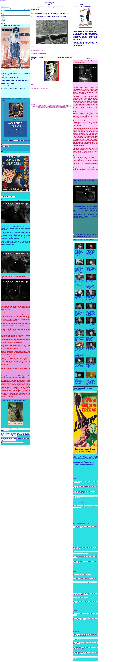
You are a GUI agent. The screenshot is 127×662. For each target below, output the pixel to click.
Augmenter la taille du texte (46, 6)
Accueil (48, 4)
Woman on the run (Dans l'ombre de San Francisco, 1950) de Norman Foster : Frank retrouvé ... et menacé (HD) (91, 312)
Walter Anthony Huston (8, 197)
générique (3, 19)
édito (2, 13)
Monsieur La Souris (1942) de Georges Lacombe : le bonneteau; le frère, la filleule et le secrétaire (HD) (79, 326)
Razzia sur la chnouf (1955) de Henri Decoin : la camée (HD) (79, 339)
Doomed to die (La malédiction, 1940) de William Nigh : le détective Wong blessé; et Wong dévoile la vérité (91, 326)
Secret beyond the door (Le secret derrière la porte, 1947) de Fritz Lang (85, 619)
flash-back (3, 17)
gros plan (3, 20)
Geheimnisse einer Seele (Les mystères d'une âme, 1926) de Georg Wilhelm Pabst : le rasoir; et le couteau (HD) (91, 299)
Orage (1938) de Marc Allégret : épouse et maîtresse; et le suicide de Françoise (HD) (79, 381)
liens (2, 22)
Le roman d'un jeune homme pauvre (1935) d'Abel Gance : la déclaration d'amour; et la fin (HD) (79, 312)
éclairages (49, 2)
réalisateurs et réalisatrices (47, 106)
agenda (2, 14)
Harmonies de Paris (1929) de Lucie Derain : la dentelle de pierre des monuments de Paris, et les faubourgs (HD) (79, 269)
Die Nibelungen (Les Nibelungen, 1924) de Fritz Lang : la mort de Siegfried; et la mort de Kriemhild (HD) (91, 381)
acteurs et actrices (36, 105)
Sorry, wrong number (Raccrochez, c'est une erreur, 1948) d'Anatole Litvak (85, 552)
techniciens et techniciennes (60, 106)
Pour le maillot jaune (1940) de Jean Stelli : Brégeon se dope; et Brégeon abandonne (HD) (79, 283)
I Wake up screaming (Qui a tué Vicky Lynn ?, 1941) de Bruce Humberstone (85, 594)
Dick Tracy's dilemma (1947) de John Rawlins (84, 578)
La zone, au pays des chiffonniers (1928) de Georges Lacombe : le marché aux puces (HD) (91, 268)
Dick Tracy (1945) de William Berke (81, 574)
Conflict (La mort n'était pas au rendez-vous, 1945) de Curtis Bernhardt (85, 635)
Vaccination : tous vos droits (18, 140)
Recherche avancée (27, 9)
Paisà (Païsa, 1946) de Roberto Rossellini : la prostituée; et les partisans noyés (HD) (90, 367)
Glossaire (81, 4)
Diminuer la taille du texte (59, 6)
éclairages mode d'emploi (7, 11)
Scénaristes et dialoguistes (60, 107)
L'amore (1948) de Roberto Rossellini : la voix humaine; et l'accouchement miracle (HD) (90, 351)
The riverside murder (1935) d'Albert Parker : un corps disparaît (79, 298)
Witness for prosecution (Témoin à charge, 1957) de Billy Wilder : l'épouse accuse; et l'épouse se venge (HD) (79, 368)
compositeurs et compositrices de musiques (50, 105)
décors (2, 16)
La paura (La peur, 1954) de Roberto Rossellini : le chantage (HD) (90, 339)
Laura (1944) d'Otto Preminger (80, 597)
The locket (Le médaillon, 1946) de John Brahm (85, 582)
